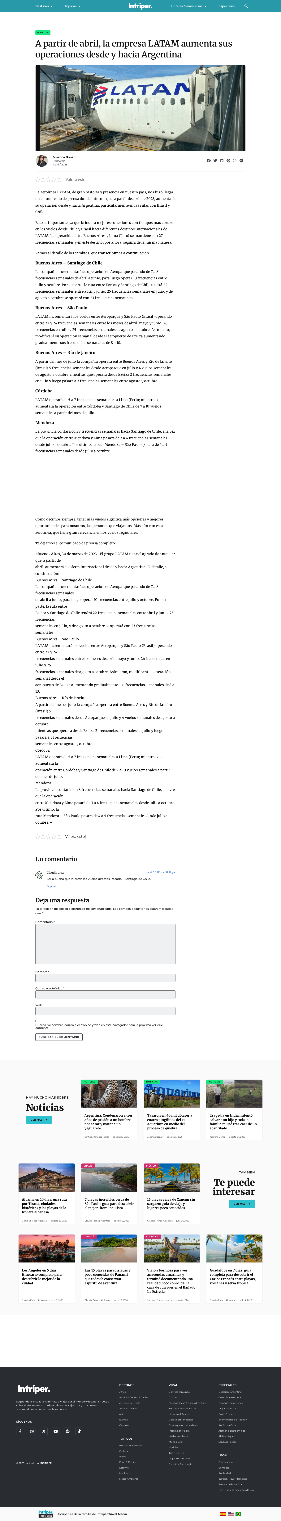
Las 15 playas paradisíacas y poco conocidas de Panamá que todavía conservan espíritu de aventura (108, 1276)
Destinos (42, 6)
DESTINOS (127, 1385)
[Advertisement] (105, 485)
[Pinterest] (67, 1431)
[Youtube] (55, 1431)
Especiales (226, 6)
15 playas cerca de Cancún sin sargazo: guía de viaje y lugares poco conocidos (171, 1203)
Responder (52, 886)
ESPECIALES (227, 1385)
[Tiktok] (79, 1431)
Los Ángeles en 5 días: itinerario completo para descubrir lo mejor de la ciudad (42, 1276)
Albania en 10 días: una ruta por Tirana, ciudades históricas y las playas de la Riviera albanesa (44, 1205)
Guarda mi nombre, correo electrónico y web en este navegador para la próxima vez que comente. (99, 1026)
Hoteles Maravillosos (187, 6)
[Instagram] (32, 1431)
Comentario (45, 921)
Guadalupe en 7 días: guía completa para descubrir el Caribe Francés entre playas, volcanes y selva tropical (233, 1276)
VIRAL (173, 1385)
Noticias (43, 32)
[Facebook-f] (20, 1431)
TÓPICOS (126, 1438)
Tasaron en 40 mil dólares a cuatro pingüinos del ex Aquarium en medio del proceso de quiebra (169, 1121)
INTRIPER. (46, 1463)
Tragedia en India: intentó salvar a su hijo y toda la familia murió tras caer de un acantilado (233, 1121)
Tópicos (71, 6)
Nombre (42, 971)
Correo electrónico (49, 988)
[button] (246, 6)
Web (38, 1005)
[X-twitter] (44, 1431)
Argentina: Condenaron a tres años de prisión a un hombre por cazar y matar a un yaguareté (108, 1121)
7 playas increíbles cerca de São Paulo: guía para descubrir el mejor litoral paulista (109, 1203)
